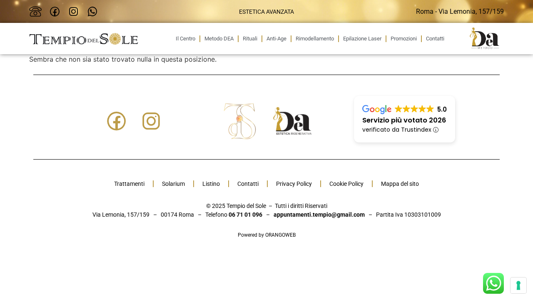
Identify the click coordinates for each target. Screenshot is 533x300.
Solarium (173, 183)
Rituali (250, 38)
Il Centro (185, 38)
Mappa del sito (400, 183)
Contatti (435, 38)
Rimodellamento (315, 38)
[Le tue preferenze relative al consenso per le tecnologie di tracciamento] (518, 285)
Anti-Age (276, 38)
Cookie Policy (346, 183)
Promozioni (404, 38)
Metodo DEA (219, 38)
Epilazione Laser (362, 38)
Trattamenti (129, 183)
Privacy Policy (294, 183)
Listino (211, 183)
